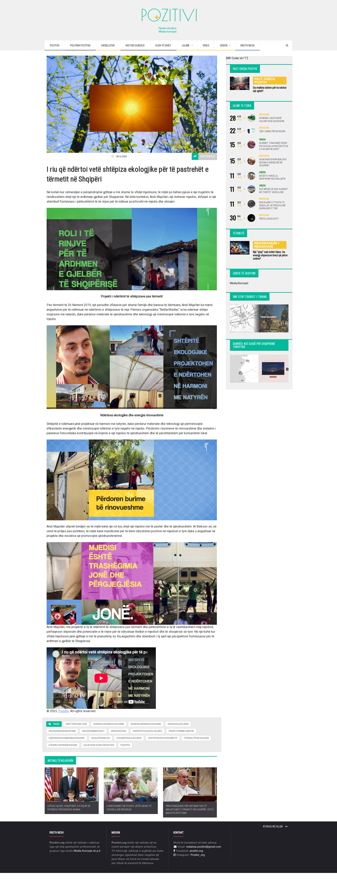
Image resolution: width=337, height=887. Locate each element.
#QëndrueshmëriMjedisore (67, 738)
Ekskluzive (108, 45)
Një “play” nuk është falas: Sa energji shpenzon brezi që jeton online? (270, 255)
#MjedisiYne (118, 731)
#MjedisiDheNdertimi (62, 731)
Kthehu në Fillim (273, 826)
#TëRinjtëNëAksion (196, 738)
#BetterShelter (76, 724)
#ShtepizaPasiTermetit (162, 738)
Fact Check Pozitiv (264, 80)
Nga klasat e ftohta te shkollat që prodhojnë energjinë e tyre (272, 205)
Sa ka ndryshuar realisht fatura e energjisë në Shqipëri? (273, 162)
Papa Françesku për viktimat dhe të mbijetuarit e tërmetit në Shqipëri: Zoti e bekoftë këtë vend (190, 809)
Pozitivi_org (198, 854)
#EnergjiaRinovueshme (108, 724)
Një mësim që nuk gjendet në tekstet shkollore (273, 191)
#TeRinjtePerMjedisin (63, 745)
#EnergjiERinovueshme (145, 724)
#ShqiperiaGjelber (129, 738)
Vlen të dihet (163, 45)
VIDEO (206, 45)
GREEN (262, 139)
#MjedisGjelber (178, 724)
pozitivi (125, 745)
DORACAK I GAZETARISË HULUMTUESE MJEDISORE (271, 120)
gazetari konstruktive (98, 745)
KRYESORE (264, 114)
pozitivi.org (196, 850)
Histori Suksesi (135, 45)
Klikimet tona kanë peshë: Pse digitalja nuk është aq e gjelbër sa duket (273, 146)
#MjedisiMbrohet (93, 731)
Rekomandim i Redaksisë (266, 244)
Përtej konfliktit (269, 218)
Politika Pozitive (80, 45)
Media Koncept (239, 283)
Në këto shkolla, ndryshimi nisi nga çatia (272, 177)
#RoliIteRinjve (100, 738)
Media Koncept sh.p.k (87, 850)
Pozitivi (54, 45)
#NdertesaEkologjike (147, 731)
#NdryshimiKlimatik (181, 731)
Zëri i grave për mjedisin (272, 131)
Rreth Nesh (247, 45)
